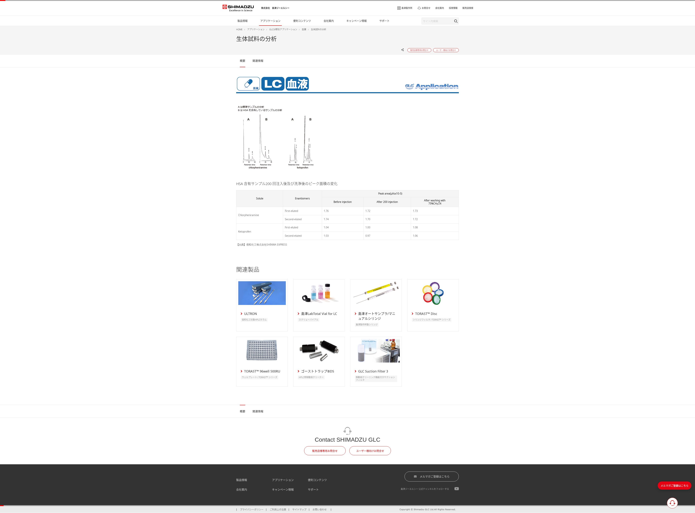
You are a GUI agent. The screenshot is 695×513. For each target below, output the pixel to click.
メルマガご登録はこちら (435, 476)
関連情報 (257, 60)
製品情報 (241, 480)
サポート (313, 489)
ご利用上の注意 (278, 509)
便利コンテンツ (317, 480)
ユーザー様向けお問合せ (370, 451)
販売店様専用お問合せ (325, 451)
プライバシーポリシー (252, 509)
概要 (242, 60)
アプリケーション (283, 480)
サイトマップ (299, 509)
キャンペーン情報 (283, 489)
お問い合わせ (320, 509)
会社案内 (241, 489)
